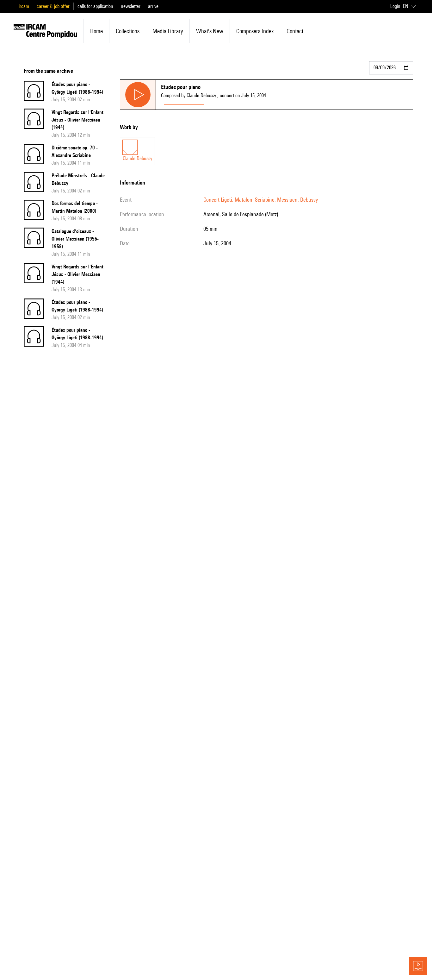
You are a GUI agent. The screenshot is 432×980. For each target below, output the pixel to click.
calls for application (95, 6)
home (96, 31)
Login (395, 6)
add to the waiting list (232, 103)
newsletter (130, 6)
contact (295, 31)
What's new (209, 31)
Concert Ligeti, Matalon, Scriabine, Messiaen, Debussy (260, 199)
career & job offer (53, 6)
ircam (24, 6)
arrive (153, 6)
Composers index (255, 31)
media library (167, 31)
